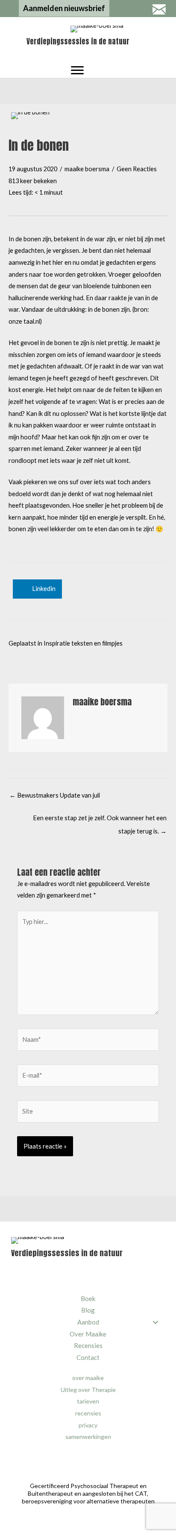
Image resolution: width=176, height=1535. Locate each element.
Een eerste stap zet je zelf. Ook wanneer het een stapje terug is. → (100, 820)
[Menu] (77, 70)
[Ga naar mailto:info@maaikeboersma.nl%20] (158, 10)
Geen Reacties (137, 169)
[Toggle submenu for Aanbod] (155, 1322)
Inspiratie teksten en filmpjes (83, 643)
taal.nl (31, 321)
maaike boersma (87, 169)
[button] (64, 8)
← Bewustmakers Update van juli (54, 795)
